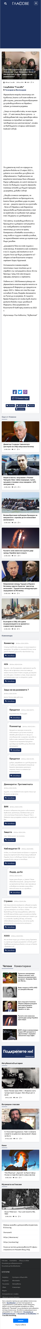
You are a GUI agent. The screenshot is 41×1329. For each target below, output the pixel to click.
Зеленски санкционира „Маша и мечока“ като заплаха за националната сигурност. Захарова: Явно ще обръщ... (27, 977)
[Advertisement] (20, 28)
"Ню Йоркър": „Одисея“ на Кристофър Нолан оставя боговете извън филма (19, 1174)
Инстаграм (21, 90)
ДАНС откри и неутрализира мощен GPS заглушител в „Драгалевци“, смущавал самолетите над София (28, 1032)
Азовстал (21, 405)
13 (33, 82)
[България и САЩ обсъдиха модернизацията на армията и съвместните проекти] (20, 609)
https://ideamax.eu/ (10, 1237)
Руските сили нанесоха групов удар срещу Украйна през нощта (18, 552)
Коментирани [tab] (22, 965)
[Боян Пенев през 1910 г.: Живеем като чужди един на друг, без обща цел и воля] (20, 1078)
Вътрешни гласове (11, 1104)
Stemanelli (7, 1232)
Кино (4, 1145)
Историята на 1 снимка (10, 1294)
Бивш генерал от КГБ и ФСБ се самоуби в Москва (27, 988)
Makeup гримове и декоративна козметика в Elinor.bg (20, 1226)
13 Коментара (21, 398)
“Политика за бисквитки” (27, 1314)
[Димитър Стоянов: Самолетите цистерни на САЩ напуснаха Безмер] (20, 431)
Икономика (16, 1281)
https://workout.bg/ (11, 1242)
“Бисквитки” (11, 1303)
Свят (4, 1287)
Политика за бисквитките (11, 1266)
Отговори (11, 656)
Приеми (20, 1321)
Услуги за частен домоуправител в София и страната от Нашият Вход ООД (20, 1248)
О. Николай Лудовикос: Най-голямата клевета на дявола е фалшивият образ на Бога (20, 1134)
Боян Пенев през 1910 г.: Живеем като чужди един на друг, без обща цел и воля (20, 1093)
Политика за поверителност (12, 1263)
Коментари (16, 1287)
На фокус (5, 1277)
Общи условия (24, 1261)
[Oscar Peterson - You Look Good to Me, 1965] (20, 1199)
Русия (32, 405)
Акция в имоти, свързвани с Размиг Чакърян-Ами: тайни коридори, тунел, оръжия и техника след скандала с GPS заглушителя (19, 480)
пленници (21, 409)
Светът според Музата (10, 1297)
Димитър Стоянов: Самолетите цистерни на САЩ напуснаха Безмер (18, 445)
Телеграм (9, 90)
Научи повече (20, 1325)
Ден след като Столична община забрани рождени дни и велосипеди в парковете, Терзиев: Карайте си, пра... (27, 1005)
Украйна (11, 405)
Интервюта (16, 1284)
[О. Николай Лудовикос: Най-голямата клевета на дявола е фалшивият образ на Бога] (20, 1119)
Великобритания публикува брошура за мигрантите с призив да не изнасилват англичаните (20, 517)
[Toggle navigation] (36, 3)
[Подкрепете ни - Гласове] (18, 1052)
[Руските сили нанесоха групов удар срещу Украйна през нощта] (20, 538)
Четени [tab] (7, 965)
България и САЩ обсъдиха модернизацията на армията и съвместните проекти (16, 623)
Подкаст (5, 1281)
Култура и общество (19, 1277)
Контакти (13, 1261)
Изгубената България (12, 1063)
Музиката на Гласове (12, 1184)
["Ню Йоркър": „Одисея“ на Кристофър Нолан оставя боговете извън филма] (20, 1160)
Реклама (4, 1261)
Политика (5, 1284)
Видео (4, 1291)
